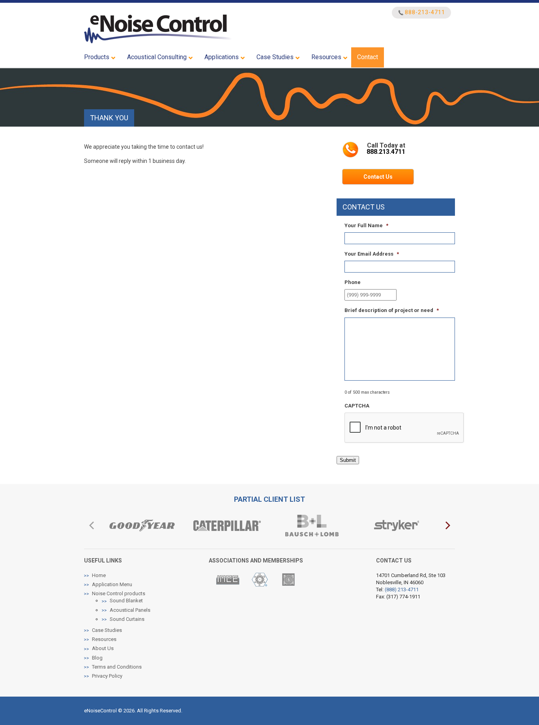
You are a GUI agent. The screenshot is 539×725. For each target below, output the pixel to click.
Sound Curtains (127, 619)
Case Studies (107, 630)
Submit (348, 460)
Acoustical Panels (130, 610)
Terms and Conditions (117, 667)
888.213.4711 (386, 151)
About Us (103, 648)
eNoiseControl (158, 29)
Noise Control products (118, 593)
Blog (97, 658)
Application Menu (112, 584)
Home (99, 575)
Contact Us (378, 177)
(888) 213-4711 (402, 589)
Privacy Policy (107, 676)
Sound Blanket (126, 601)
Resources (104, 639)
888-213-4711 (425, 12)
